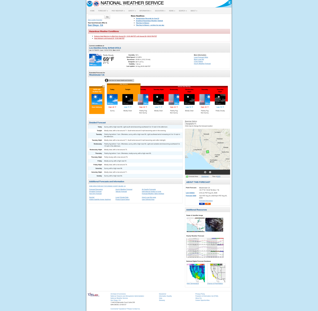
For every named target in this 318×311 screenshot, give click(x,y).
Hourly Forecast (202, 63)
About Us (198, 298)
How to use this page (149, 197)
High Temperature (193, 283)
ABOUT (193, 11)
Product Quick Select (123, 199)
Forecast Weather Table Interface (153, 193)
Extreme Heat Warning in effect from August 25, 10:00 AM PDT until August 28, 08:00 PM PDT (125, 36)
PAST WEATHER (117, 11)
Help (160, 298)
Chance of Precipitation (215, 283)
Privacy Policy (200, 294)
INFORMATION (144, 11)
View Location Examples (95, 20)
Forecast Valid (191, 195)
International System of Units (151, 191)
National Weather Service (119, 298)
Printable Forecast (95, 191)
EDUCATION (159, 11)
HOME (92, 11)
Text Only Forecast (95, 193)
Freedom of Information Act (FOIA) (206, 296)
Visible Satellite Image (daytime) (100, 199)
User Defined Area (148, 199)
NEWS (171, 11)
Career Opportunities (202, 300)
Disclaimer (205, 176)
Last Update (190, 193)
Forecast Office (201, 57)
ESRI (218, 176)
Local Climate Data (122, 197)
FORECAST (102, 11)
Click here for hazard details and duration (120, 80)
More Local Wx (199, 59)
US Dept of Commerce (118, 294)
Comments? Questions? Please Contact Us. (125, 309)
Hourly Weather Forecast (124, 189)
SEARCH (182, 11)
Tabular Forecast (121, 191)
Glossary (162, 300)
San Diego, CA (95, 25)
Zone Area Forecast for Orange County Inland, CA (107, 186)
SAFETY (131, 11)
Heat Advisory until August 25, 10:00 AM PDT (109, 38)
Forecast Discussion (96, 189)
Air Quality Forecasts (149, 189)
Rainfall (91, 197)
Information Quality (165, 296)
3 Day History (198, 61)
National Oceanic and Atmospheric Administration (127, 296)
